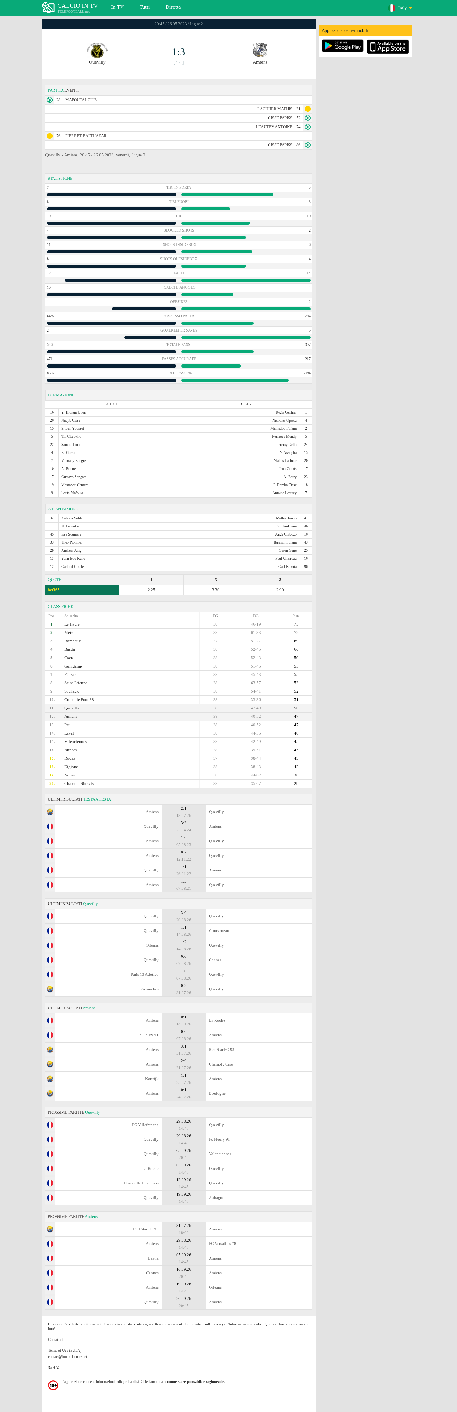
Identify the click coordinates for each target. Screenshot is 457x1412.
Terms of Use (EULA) (64, 1350)
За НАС (54, 1367)
